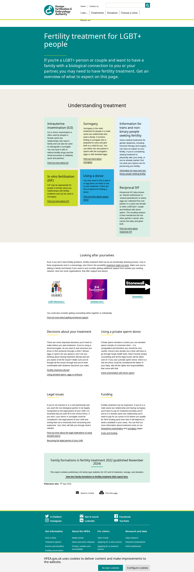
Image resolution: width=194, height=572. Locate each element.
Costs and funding (109, 433)
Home (83, 6)
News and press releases (83, 542)
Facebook (125, 516)
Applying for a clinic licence (110, 542)
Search (147, 5)
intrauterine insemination (112, 428)
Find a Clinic (50, 538)
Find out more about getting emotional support (67, 317)
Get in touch (92, 516)
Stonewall (136, 296)
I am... (84, 12)
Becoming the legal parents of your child (65, 440)
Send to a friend (87, 493)
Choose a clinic (129, 12)
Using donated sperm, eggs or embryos (64, 374)
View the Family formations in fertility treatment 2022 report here (97, 477)
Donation (112, 12)
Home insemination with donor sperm (117, 373)
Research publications (135, 542)
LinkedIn (90, 521)
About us (85, 20)
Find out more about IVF (58, 201)
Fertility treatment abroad (58, 370)
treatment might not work (118, 265)
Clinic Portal (103, 538)
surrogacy (132, 428)
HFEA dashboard (133, 546)
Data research (132, 538)
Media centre (78, 538)
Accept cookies (110, 567)
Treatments (97, 12)
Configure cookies (137, 567)
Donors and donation (54, 546)
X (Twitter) (56, 516)
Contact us (93, 6)
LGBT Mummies (55, 302)
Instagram (56, 521)
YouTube (124, 521)
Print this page (111, 493)
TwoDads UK (96, 302)
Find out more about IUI (58, 163)
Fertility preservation (54, 550)
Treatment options (53, 542)
